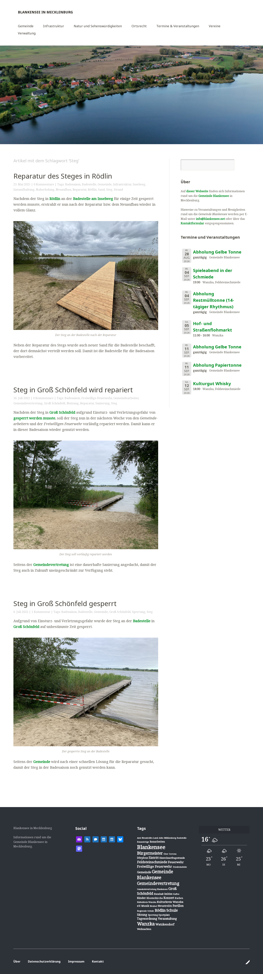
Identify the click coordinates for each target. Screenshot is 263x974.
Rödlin (92, 190)
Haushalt (159, 893)
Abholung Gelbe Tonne (217, 252)
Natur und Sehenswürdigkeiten (98, 26)
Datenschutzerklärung (44, 961)
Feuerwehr (176, 862)
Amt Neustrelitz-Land (147, 837)
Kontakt (98, 961)
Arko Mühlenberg (167, 837)
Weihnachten (144, 929)
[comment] (95, 839)
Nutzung (73, 403)
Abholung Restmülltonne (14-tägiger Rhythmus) (213, 300)
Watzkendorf (164, 924)
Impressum (76, 961)
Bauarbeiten (157, 841)
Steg (109, 190)
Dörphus (142, 857)
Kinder (141, 898)
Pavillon (178, 906)
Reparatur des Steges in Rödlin (62, 176)
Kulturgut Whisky (212, 383)
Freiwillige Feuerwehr (96, 398)
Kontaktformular (192, 223)
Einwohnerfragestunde (172, 857)
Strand (118, 190)
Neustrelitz (165, 905)
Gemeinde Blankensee (213, 196)
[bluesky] (120, 839)
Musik (145, 905)
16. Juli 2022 (21, 398)
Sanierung (102, 403)
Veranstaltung (167, 919)
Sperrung (138, 612)
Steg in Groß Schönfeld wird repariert (73, 389)
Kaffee (176, 894)
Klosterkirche (155, 898)
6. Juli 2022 (20, 612)
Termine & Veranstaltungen (177, 26)
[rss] (87, 839)
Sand (101, 190)
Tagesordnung (147, 919)
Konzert (169, 898)
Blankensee (151, 847)
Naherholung (45, 190)
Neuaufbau (63, 190)
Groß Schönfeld (54, 403)
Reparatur (79, 190)
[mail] (79, 839)
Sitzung (142, 915)
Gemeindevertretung (28, 403)
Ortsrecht (139, 26)
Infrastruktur (53, 26)
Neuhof (153, 906)
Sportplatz (164, 914)
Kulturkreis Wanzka (146, 902)
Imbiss (168, 893)
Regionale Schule (145, 910)
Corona (172, 853)
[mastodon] (79, 848)
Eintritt (154, 858)
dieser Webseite (197, 191)
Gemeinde (25, 26)
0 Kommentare (44, 184)
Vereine (214, 26)
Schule (172, 910)
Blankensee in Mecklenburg (45, 12)
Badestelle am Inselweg (93, 198)
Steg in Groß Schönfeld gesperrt (64, 603)
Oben (246, 962)
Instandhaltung (24, 190)
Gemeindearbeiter (125, 398)
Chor (166, 853)
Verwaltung (27, 33)
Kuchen (179, 898)
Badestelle (89, 184)
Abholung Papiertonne (217, 365)
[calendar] (104, 839)
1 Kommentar (40, 612)
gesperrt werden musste (34, 418)
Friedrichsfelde (180, 867)
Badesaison (73, 184)
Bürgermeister (150, 853)
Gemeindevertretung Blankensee (152, 889)
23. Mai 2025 (21, 184)
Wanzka (146, 924)
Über (16, 961)
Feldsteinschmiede (152, 862)
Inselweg (139, 184)
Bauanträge (143, 841)
